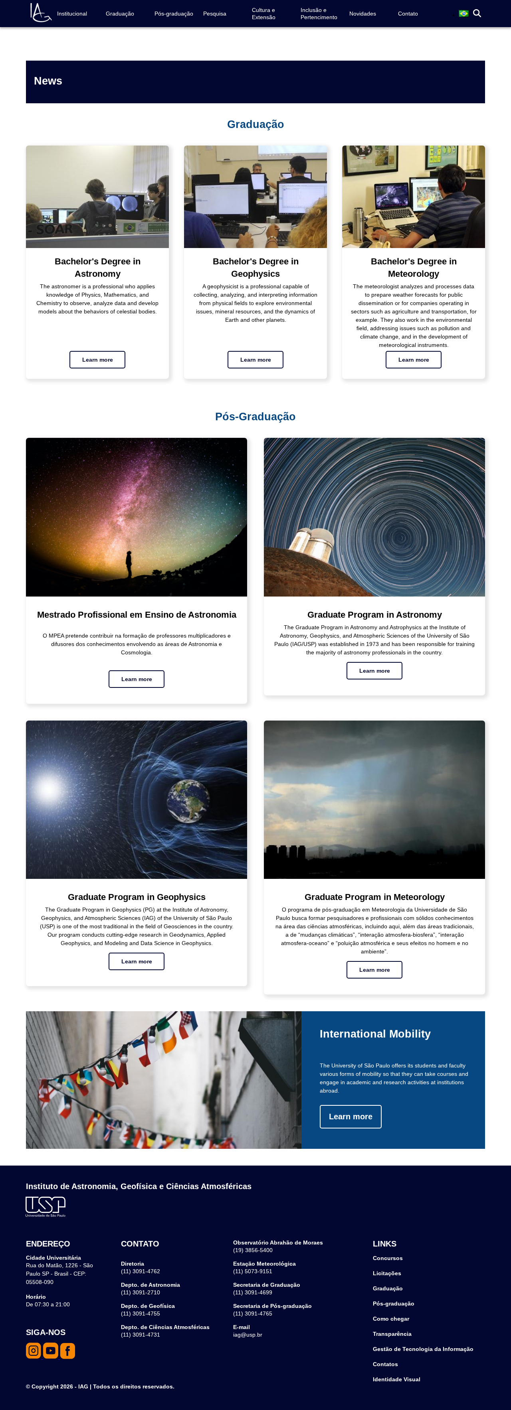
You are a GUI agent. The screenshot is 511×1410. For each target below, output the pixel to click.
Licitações (387, 1273)
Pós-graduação (173, 13)
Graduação (120, 13)
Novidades (362, 13)
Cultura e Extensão (263, 13)
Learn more (350, 1116)
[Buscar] (477, 13)
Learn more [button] (97, 359)
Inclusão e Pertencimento (319, 13)
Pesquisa (214, 13)
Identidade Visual (396, 1379)
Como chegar (391, 1318)
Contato (408, 13)
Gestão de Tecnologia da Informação (423, 1349)
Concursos (388, 1258)
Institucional (72, 13)
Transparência (392, 1334)
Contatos (385, 1364)
